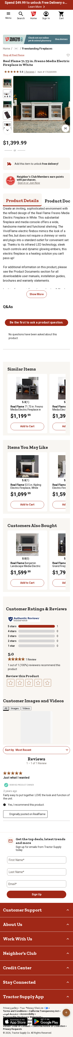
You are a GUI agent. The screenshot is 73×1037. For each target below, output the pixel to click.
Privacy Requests (12, 1029)
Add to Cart (27, 426)
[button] (44, 7)
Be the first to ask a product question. (36, 322)
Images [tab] (15, 708)
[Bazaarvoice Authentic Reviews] (24, 619)
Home (6, 48)
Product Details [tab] (22, 200)
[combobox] (40, 749)
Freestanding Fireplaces (37, 48)
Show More (37, 294)
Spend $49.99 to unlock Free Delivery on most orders (36, 3)
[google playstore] (46, 1021)
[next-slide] (7, 130)
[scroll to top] (66, 1012)
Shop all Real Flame (13, 55)
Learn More (35, 6)
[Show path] (16, 48)
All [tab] (5, 708)
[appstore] (15, 1021)
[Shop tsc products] (36, 39)
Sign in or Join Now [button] (29, 182)
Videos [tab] (26, 708)
